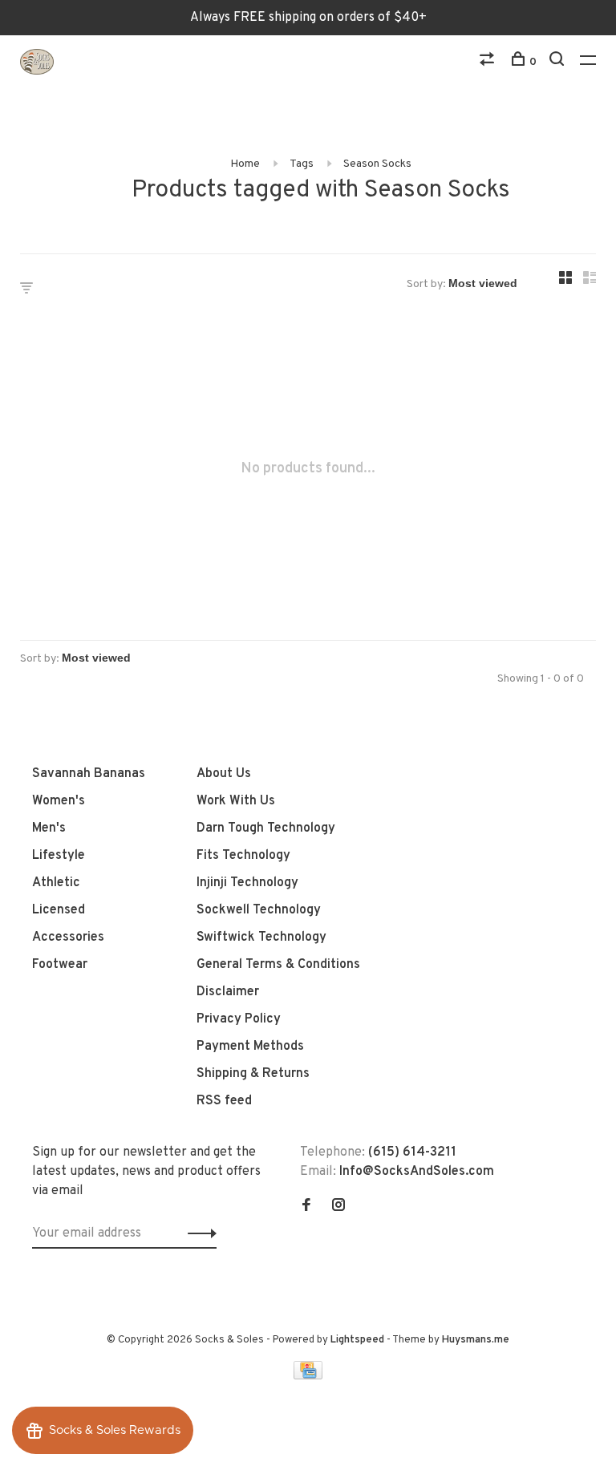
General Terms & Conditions (278, 965)
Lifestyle (58, 856)
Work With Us (236, 801)
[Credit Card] (308, 1376)
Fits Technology (243, 856)
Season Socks (377, 164)
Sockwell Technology (259, 910)
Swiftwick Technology (261, 937)
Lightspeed (357, 1340)
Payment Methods (250, 1047)
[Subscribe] (198, 1233)
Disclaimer (228, 992)
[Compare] (489, 62)
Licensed (58, 910)
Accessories (68, 937)
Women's (58, 801)
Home (245, 164)
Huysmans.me (475, 1340)
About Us (224, 774)
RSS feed (224, 1101)
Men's (49, 828)
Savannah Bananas (88, 774)
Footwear (59, 965)
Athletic (56, 883)
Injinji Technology (247, 883)
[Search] (558, 62)
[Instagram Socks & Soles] (338, 1207)
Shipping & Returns (253, 1074)
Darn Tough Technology (266, 828)
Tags (302, 164)
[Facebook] (306, 1207)
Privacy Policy (239, 1019)
